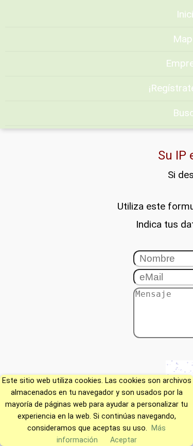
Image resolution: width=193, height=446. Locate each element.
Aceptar (123, 440)
